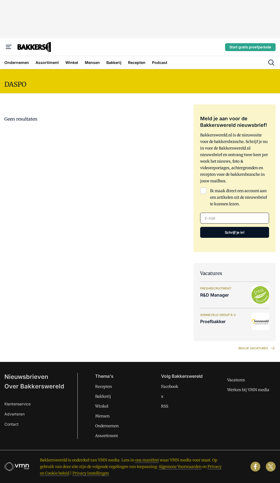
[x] (271, 467)
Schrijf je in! (234, 232)
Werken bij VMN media (248, 389)
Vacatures (236, 379)
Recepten (103, 386)
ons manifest (147, 460)
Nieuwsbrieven (26, 376)
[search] (271, 62)
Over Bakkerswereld (34, 386)
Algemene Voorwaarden (180, 466)
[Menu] (8, 47)
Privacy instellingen (90, 473)
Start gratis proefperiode (250, 47)
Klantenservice (17, 404)
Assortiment (106, 435)
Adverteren (14, 414)
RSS (164, 406)
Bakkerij (103, 396)
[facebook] (255, 467)
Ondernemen (107, 425)
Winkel (101, 406)
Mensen (102, 416)
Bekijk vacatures (253, 348)
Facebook (169, 386)
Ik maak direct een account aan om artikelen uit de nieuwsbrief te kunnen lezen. (238, 197)
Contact (11, 424)
